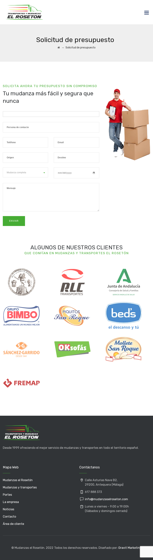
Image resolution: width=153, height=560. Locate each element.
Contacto (9, 516)
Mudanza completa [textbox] (16, 172)
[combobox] (25, 172)
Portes (7, 494)
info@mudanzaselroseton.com (106, 499)
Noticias (8, 509)
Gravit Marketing (130, 548)
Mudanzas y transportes (20, 487)
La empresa (11, 502)
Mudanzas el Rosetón (18, 480)
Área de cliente (13, 524)
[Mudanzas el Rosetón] (24, 12)
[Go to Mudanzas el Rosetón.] (58, 47)
